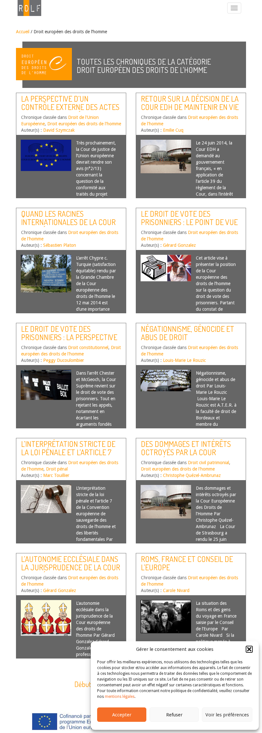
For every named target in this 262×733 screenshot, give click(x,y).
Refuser (174, 715)
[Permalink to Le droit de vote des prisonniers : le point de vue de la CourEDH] (166, 268)
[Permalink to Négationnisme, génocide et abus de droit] (166, 381)
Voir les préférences (227, 715)
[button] (249, 649)
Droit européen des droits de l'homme (84, 123)
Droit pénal (57, 469)
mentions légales (120, 696)
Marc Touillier (56, 475)
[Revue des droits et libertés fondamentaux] (26, 8)
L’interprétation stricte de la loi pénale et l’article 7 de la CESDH (68, 452)
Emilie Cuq (173, 130)
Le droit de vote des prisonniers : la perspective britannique (69, 337)
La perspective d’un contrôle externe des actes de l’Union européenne (70, 107)
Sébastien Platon (59, 245)
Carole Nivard (176, 590)
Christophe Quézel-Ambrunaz (192, 475)
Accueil (22, 31)
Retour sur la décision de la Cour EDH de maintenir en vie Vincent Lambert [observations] (190, 111)
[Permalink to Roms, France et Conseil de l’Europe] (166, 616)
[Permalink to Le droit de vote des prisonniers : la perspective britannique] (46, 385)
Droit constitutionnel (88, 347)
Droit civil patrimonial (208, 462)
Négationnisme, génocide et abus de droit (187, 333)
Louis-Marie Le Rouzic (184, 360)
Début (82, 684)
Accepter (121, 715)
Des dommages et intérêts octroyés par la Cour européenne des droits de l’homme (186, 456)
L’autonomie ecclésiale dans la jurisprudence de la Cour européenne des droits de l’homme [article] (70, 571)
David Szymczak (59, 130)
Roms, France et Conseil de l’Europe (187, 563)
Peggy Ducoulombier (63, 360)
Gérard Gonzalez (179, 245)
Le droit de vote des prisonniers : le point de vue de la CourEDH (189, 222)
